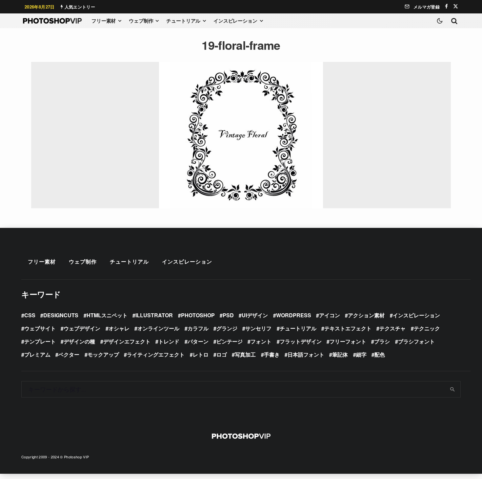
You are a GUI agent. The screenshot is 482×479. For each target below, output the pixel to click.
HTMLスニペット (107, 315)
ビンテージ (229, 341)
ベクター (68, 354)
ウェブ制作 (141, 20)
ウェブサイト (40, 328)
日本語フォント (306, 354)
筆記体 (340, 354)
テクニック (427, 328)
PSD (228, 315)
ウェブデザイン (82, 328)
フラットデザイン (301, 341)
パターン (198, 341)
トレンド (168, 341)
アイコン (329, 315)
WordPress (293, 315)
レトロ (201, 354)
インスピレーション (235, 20)
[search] (452, 389)
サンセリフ (258, 328)
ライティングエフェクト (156, 354)
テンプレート (40, 341)
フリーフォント (348, 341)
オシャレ (119, 328)
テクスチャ (392, 328)
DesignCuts (60, 315)
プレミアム (37, 354)
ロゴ (221, 354)
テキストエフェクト (348, 328)
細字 (361, 354)
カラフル (198, 328)
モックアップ (103, 354)
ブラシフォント (416, 341)
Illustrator (154, 315)
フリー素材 (103, 20)
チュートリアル (183, 20)
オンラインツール (158, 328)
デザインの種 (79, 341)
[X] (456, 6)
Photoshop (198, 315)
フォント (261, 341)
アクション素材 (366, 315)
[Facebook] (446, 6)
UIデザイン (255, 315)
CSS (29, 315)
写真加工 (245, 354)
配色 (379, 354)
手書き (272, 354)
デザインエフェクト (127, 341)
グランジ (226, 328)
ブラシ (382, 341)
